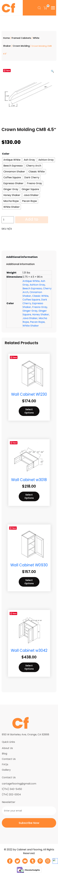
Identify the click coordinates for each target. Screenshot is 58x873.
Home (6, 38)
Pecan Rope (37, 322)
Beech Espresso (32, 288)
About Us (7, 748)
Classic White (40, 296)
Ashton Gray (37, 285)
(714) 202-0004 (11, 794)
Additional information (22, 257)
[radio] (11, 160)
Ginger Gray (30, 311)
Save (8, 70)
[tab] (29, 257)
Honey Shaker (40, 314)
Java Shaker (30, 318)
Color (5, 153)
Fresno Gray (39, 307)
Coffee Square (31, 299)
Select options (29, 411)
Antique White (31, 281)
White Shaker (31, 325)
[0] (45, 7)
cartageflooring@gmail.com (19, 783)
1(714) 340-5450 (12, 789)
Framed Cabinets (21, 38)
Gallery (6, 770)
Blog (4, 753)
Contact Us (9, 759)
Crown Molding (21, 45)
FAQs (5, 764)
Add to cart (31, 219)
